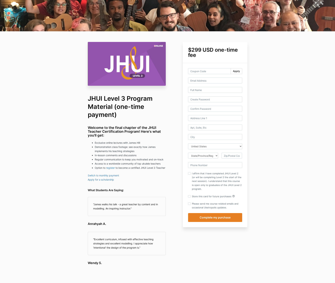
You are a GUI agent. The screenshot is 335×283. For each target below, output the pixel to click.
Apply (236, 71)
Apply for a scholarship (101, 179)
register (110, 167)
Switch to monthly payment (103, 175)
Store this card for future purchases (213, 196)
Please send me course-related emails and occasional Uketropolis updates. (215, 205)
